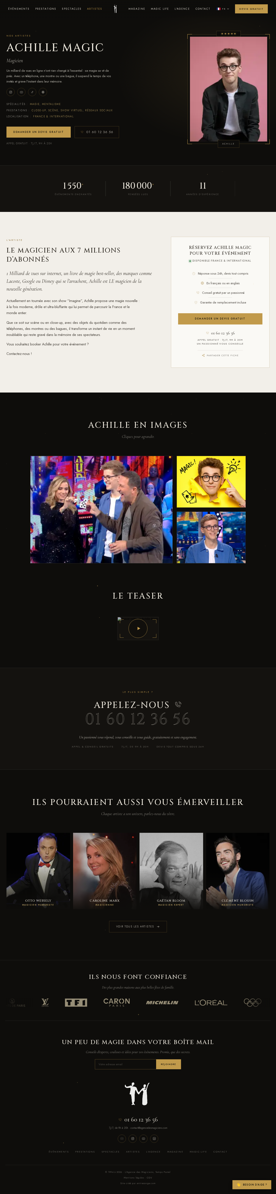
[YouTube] (21, 92)
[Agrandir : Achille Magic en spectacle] (101, 509)
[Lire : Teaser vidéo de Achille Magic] (138, 628)
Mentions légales (134, 1177)
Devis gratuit (251, 9)
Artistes (94, 9)
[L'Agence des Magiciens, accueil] (115, 9)
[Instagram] (10, 92)
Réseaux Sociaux (99, 110)
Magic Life (160, 9)
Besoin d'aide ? (251, 1184)
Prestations (45, 9)
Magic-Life (198, 1151)
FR (224, 9)
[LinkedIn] (154, 1139)
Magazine (137, 9)
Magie (35, 104)
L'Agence (182, 9)
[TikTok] (32, 92)
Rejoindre (168, 1064)
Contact (203, 9)
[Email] (122, 1139)
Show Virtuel (72, 110)
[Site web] (43, 92)
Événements (19, 9)
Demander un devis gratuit (38, 132)
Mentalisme (51, 104)
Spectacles (72, 9)
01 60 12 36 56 (99, 132)
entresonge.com (146, 1183)
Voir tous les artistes (135, 926)
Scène (53, 110)
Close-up (39, 110)
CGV (149, 1177)
